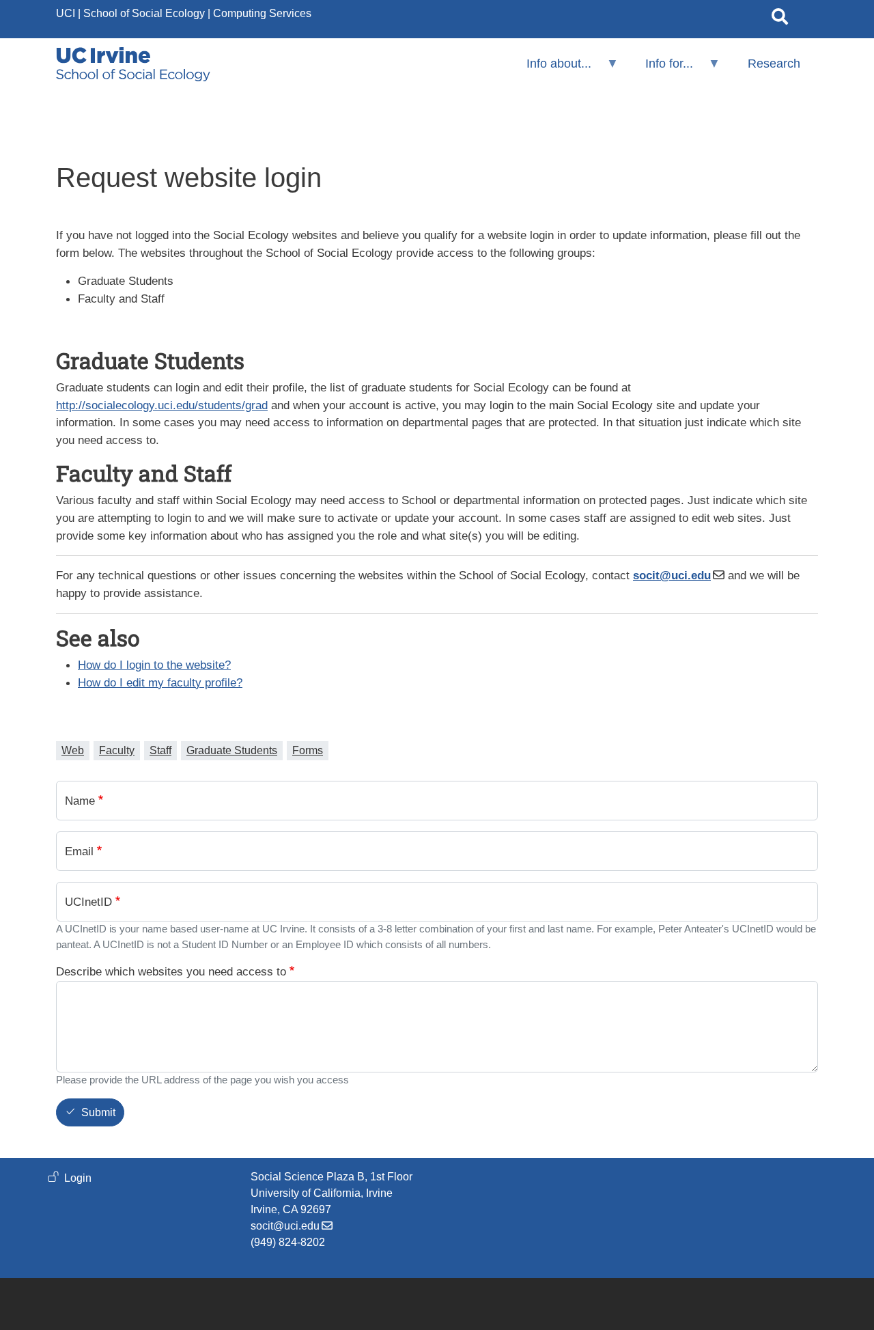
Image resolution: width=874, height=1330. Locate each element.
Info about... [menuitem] (550, 69)
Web (72, 750)
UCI (65, 13)
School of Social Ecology (144, 13)
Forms (307, 750)
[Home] (133, 64)
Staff (160, 750)
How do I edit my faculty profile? (160, 682)
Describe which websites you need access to (171, 971)
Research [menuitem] (774, 63)
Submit (98, 1113)
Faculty (117, 750)
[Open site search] (780, 19)
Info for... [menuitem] (660, 69)
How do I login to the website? (154, 664)
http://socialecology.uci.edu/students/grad (162, 405)
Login (77, 1178)
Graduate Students (231, 750)
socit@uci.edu (285, 1226)
